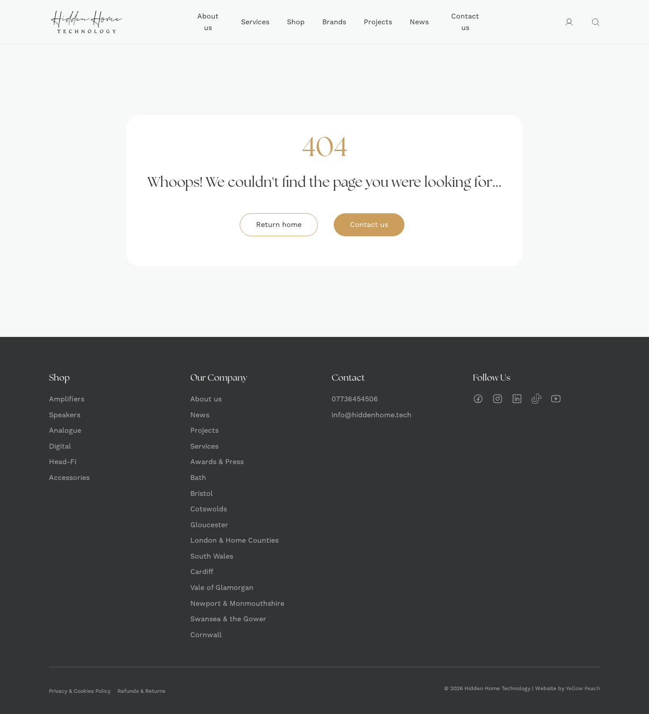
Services (255, 22)
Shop (296, 22)
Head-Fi (62, 461)
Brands (334, 22)
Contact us (465, 22)
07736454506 (355, 399)
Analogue (65, 430)
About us (208, 22)
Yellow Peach (583, 688)
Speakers (64, 415)
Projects (378, 22)
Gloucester (209, 525)
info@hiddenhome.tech (371, 415)
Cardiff (201, 571)
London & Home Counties (234, 540)
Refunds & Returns (141, 691)
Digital (60, 446)
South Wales (211, 556)
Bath (198, 477)
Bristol (201, 493)
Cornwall (206, 635)
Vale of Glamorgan (221, 587)
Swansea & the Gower (228, 619)
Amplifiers (66, 399)
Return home (279, 224)
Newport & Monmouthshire (237, 603)
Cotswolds (208, 509)
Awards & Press (217, 461)
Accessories (69, 477)
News (419, 22)
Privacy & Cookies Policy (79, 691)
